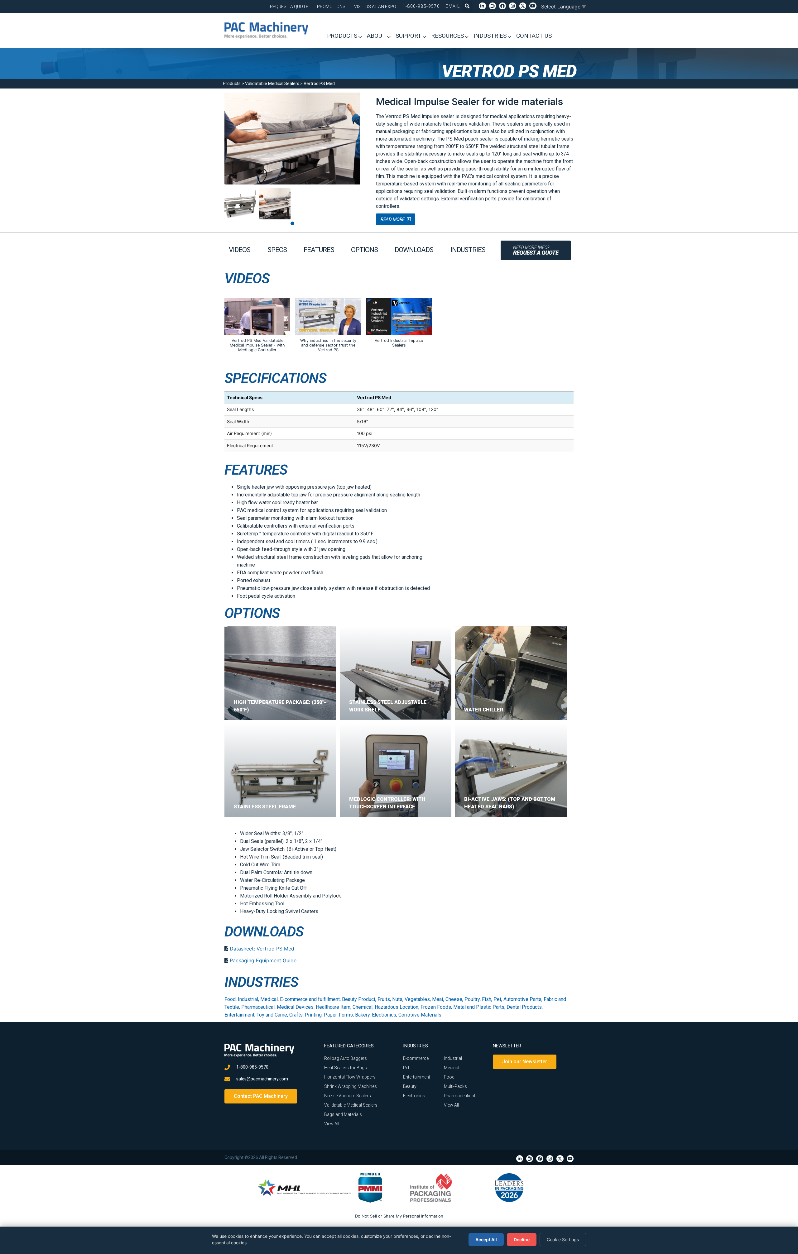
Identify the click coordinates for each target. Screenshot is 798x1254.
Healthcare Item (333, 1007)
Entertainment (239, 1015)
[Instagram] (512, 5)
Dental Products (524, 1007)
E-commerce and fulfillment (310, 999)
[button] (467, 6)
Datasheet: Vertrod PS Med (262, 948)
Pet (497, 999)
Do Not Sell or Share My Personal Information (399, 1215)
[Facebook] (502, 5)
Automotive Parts (522, 999)
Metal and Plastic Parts (478, 1007)
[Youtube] (532, 5)
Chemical (363, 1007)
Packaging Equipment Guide (263, 960)
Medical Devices (295, 1007)
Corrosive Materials (419, 1015)
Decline (522, 1239)
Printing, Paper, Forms (329, 1015)
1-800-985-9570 (421, 6)
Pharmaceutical (258, 1007)
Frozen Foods (436, 1007)
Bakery (362, 1015)
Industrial (248, 999)
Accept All (486, 1239)
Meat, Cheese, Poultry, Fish (461, 999)
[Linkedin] (482, 5)
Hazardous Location (396, 1007)
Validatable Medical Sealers (272, 83)
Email (452, 6)
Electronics (384, 1015)
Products (232, 83)
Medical (269, 999)
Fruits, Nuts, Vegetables (403, 999)
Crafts (296, 1015)
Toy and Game (272, 1015)
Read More (393, 219)
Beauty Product (358, 999)
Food (230, 999)
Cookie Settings (563, 1239)
